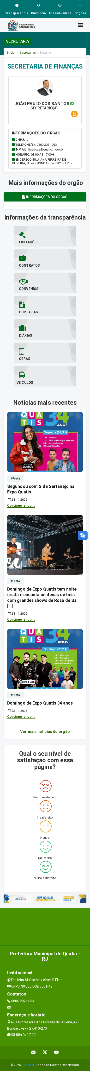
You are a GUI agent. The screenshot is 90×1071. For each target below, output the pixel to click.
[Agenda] (74, 114)
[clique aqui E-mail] (33, 1052)
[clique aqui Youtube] (56, 1052)
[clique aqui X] (45, 1052)
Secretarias (28, 52)
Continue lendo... (21, 505)
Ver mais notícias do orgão (45, 731)
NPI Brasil (28, 1065)
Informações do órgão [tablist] (46, 197)
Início (11, 52)
